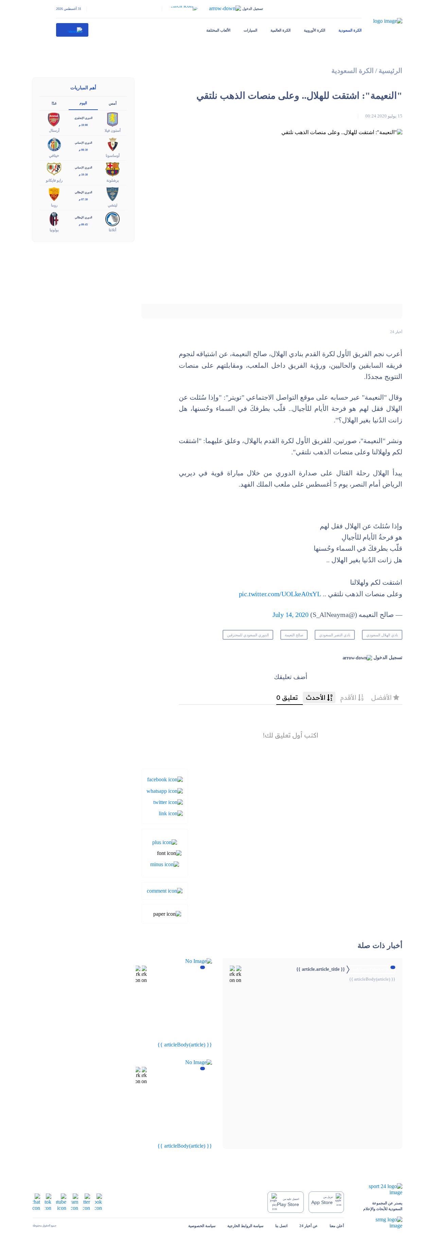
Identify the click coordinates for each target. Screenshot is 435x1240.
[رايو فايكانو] (54, 168)
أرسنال (54, 130)
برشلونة (112, 180)
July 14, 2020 (291, 614)
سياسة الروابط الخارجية (245, 1226)
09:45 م (83, 224)
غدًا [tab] (54, 103)
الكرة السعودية (350, 30)
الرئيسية (390, 70)
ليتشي (112, 205)
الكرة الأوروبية (314, 30)
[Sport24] (379, 1189)
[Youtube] (61, 1202)
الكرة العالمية (281, 30)
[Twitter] (168, 802)
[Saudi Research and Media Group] (379, 1223)
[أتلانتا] (112, 218)
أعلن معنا (337, 1226)
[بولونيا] (54, 218)
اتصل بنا (281, 1226)
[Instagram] (74, 1202)
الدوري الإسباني (83, 142)
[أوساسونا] (112, 144)
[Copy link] (171, 813)
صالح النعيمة (294, 635)
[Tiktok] (48, 1202)
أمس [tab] (113, 103)
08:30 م (83, 149)
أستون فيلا (113, 130)
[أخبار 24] (72, 30)
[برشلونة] (112, 168)
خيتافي (54, 155)
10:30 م (83, 174)
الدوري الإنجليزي (83, 118)
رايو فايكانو (54, 180)
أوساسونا (113, 155)
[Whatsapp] (164, 790)
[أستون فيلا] (112, 119)
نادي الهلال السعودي (382, 635)
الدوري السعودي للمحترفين (248, 635)
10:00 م (83, 125)
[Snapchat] (36, 1202)
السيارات (250, 30)
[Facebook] (165, 779)
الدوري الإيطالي (83, 192)
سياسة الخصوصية (201, 1226)
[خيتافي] (54, 144)
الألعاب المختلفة (218, 30)
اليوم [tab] (83, 103)
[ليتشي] (112, 193)
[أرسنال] (54, 119)
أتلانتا (112, 230)
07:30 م (83, 199)
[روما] (54, 193)
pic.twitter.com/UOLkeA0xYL (280, 594)
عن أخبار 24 (308, 1226)
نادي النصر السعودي (334, 635)
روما (54, 205)
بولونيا (54, 230)
